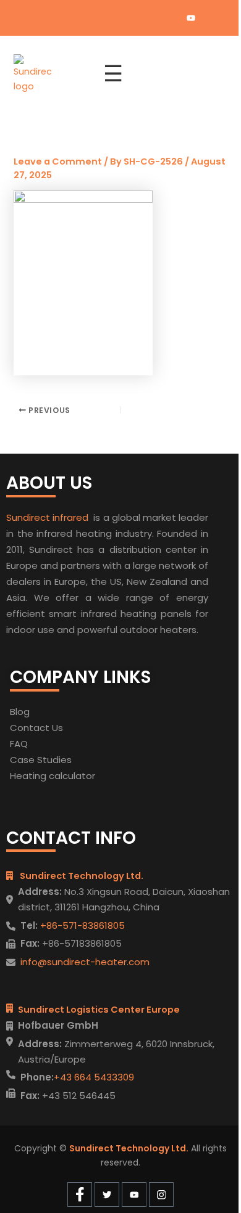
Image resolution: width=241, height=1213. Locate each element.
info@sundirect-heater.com (85, 961)
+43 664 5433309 (94, 1077)
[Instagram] (212, 18)
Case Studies (41, 759)
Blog (20, 711)
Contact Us (36, 727)
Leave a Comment (58, 161)
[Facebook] (149, 18)
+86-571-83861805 (81, 925)
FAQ (19, 743)
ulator (81, 775)
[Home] (51, 74)
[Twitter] (170, 18)
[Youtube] (191, 18)
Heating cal (36, 775)
